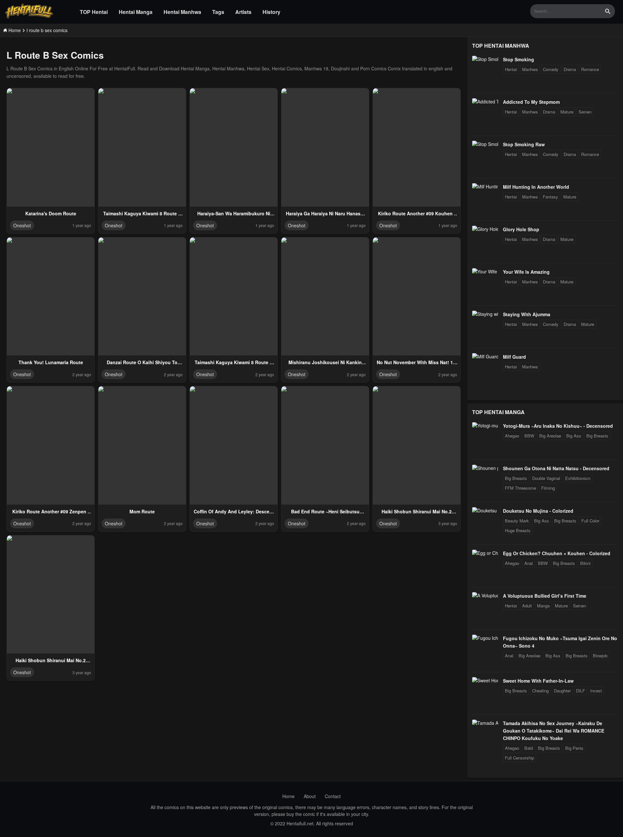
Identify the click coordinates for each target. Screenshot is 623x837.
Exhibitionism (578, 478)
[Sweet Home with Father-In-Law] (485, 680)
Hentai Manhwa (182, 12)
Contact (333, 796)
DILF (580, 691)
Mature (566, 112)
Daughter (562, 691)
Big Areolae (550, 436)
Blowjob (600, 655)
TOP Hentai (94, 12)
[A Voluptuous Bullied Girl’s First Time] (485, 595)
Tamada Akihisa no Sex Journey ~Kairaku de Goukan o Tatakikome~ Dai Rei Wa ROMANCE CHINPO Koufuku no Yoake (553, 730)
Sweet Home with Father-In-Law (538, 680)
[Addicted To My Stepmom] (485, 101)
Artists (243, 12)
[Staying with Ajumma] (485, 314)
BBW (529, 436)
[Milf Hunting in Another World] (485, 186)
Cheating (540, 691)
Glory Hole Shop (521, 229)
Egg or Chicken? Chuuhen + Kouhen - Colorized (556, 553)
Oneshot (22, 225)
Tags (218, 12)
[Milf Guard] (485, 356)
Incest (596, 691)
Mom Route (142, 511)
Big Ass (573, 436)
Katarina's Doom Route (50, 213)
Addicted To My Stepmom (531, 102)
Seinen (585, 112)
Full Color (590, 521)
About (310, 796)
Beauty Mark (517, 521)
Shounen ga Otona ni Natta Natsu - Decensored (556, 468)
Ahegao (512, 436)
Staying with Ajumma (526, 314)
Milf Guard (514, 356)
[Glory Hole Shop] (485, 229)
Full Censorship (519, 758)
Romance (590, 69)
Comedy (550, 69)
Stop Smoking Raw (524, 144)
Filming (548, 488)
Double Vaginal (546, 478)
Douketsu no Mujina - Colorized (538, 511)
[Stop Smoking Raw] (485, 144)
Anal (528, 563)
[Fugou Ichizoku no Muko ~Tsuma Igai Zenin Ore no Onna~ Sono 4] (485, 638)
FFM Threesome (520, 488)
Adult (527, 606)
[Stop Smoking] (485, 59)
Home (288, 796)
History (271, 12)
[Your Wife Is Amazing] (485, 271)
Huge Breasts (518, 530)
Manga (543, 606)
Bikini (585, 563)
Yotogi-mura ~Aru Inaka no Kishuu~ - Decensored (558, 426)
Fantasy (550, 197)
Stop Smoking (518, 59)
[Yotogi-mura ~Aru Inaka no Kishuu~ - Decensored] (485, 425)
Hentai (511, 69)
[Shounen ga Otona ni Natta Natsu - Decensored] (485, 468)
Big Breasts (597, 436)
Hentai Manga (136, 12)
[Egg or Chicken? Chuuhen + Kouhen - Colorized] (485, 553)
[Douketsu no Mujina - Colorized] (485, 510)
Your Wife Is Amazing (526, 272)
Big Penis (574, 748)
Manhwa (530, 69)
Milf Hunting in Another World (536, 187)
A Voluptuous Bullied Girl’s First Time (544, 595)
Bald (528, 748)
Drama (570, 69)
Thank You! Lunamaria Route (50, 362)
